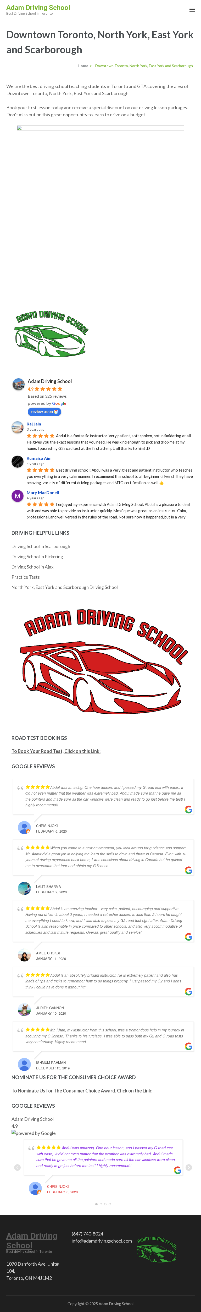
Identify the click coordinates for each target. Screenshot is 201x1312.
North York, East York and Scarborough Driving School (65, 587)
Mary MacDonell (43, 492)
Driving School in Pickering (37, 556)
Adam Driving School (38, 8)
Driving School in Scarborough (41, 546)
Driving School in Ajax (33, 567)
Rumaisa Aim (39, 458)
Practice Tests (26, 577)
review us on (42, 411)
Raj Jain (34, 423)
